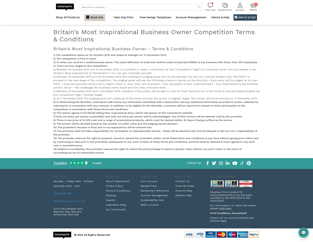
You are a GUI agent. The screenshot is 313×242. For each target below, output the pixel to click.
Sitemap (111, 195)
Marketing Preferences (155, 190)
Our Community (116, 209)
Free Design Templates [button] (155, 17)
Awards (110, 200)
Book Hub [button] (96, 17)
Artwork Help (183, 190)
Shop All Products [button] (68, 17)
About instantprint (117, 181)
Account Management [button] (191, 17)
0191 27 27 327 (247, 17)
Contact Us (182, 181)
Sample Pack (149, 185)
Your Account (149, 181)
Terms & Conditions (118, 190)
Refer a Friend (149, 204)
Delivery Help (183, 195)
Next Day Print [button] (123, 17)
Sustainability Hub (152, 200)
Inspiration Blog (116, 204)
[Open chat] (304, 233)
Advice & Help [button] (220, 17)
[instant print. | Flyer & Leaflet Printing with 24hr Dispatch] (65, 6)
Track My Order (184, 185)
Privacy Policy (114, 185)
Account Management (154, 195)
